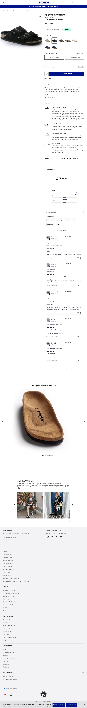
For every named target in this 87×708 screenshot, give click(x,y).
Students (6, 664)
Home (5, 10)
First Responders (9, 652)
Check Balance (8, 676)
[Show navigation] (3, 2)
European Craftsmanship (11, 605)
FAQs (4, 649)
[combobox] (67, 230)
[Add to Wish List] (47, 74)
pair (58, 224)
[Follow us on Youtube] (61, 536)
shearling (59, 220)
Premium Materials (9, 602)
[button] (2, 6)
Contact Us (6, 622)
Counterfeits (7, 575)
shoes (73, 220)
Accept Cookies (72, 704)
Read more (48, 94)
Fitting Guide (7, 631)
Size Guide (81, 66)
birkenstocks (50, 224)
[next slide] (73, 505)
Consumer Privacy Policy (44, 706)
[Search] (7, 2)
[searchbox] (65, 212)
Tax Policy (6, 572)
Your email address (10, 537)
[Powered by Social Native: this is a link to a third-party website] (69, 521)
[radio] (48, 40)
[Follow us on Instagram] (47, 536)
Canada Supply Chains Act (12, 578)
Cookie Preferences (58, 704)
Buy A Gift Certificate (10, 679)
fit (47, 220)
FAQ (4, 640)
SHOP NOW (73, 6)
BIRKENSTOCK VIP (10, 590)
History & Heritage (9, 596)
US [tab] (51, 66)
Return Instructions (9, 637)
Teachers (6, 667)
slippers (67, 220)
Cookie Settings (8, 563)
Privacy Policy (8, 560)
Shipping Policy (8, 569)
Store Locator (7, 628)
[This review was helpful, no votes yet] (77, 258)
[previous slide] (14, 505)
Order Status (7, 620)
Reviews (6, 611)
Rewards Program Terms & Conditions (16, 581)
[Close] (84, 705)
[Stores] (72, 2)
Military (5, 661)
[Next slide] (40, 54)
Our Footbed (7, 599)
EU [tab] (47, 66)
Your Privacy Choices (11, 688)
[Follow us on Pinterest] (56, 536)
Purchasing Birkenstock (11, 593)
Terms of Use (7, 555)
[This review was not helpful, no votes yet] (80, 258)
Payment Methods (9, 625)
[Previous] (2, 421)
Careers (5, 608)
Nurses (5, 655)
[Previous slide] (36, 54)
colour (52, 220)
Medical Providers (9, 658)
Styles (11, 10)
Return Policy (7, 566)
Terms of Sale (7, 557)
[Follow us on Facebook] (52, 536)
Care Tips (6, 634)
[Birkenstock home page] (43, 2)
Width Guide (80, 53)
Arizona (17, 10)
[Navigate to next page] (77, 368)
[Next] (84, 421)
